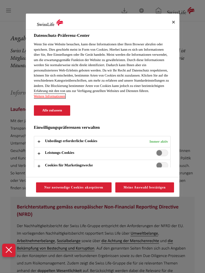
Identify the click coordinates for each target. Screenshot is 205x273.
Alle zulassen (52, 110)
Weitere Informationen (49, 96)
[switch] (162, 153)
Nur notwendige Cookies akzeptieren (74, 187)
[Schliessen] (173, 22)
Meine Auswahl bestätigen (144, 187)
